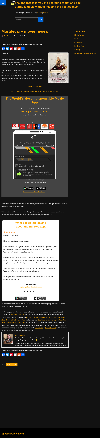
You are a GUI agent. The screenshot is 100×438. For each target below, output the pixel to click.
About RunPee (79, 31)
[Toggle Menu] (3, 2)
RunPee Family (79, 46)
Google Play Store (36, 287)
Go (41, 20)
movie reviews (12, 364)
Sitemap (77, 50)
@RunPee (39, 328)
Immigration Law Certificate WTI (85, 53)
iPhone (39, 13)
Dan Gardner (8, 36)
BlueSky (54, 328)
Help (76, 39)
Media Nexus (79, 35)
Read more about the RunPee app (34, 192)
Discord (48, 328)
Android (46, 13)
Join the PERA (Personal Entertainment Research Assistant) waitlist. (35, 91)
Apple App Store (25, 287)
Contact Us (78, 42)
